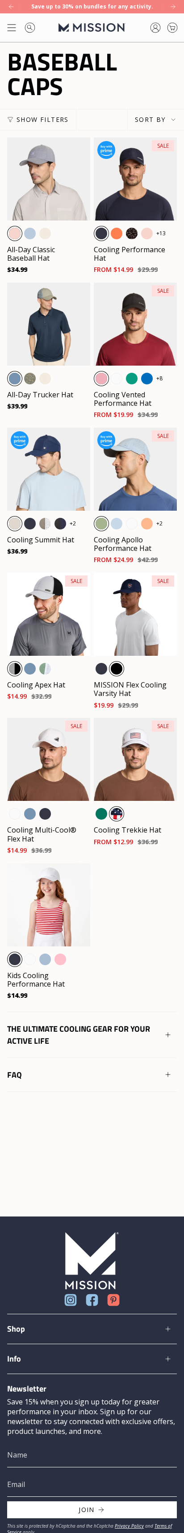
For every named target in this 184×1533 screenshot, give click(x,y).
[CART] (172, 27)
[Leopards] (132, 233)
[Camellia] (147, 523)
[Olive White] (45, 523)
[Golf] (101, 814)
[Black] (116, 669)
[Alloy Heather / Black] (15, 669)
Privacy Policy (129, 1526)
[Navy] (101, 233)
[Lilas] (101, 378)
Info (14, 1359)
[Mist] (45, 959)
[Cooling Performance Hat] (135, 179)
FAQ (14, 1075)
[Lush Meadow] (132, 378)
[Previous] (11, 7)
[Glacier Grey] (15, 523)
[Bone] (45, 233)
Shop (16, 1329)
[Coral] (116, 233)
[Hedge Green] (101, 523)
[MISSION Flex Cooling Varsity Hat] (135, 614)
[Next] (173, 7)
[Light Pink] (15, 233)
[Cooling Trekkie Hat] (135, 759)
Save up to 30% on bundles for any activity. (92, 6)
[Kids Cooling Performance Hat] (48, 904)
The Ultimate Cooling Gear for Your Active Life (78, 1035)
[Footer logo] (92, 1261)
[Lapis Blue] (147, 378)
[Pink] (60, 959)
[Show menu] (12, 27)
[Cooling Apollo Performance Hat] (135, 469)
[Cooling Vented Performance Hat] (135, 324)
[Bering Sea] (15, 378)
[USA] (116, 814)
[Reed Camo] (30, 378)
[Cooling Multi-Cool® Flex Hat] (48, 759)
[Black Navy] (60, 523)
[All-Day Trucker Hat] (48, 324)
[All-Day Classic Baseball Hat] (48, 179)
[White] (116, 378)
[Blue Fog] (116, 523)
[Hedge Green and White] (45, 669)
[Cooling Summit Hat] (48, 469)
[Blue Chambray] (30, 233)
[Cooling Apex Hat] (48, 614)
